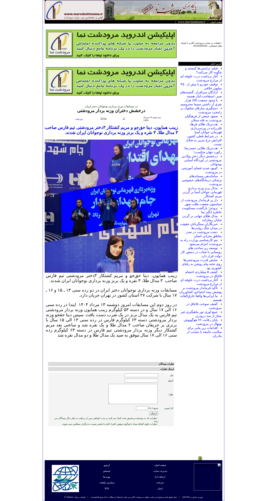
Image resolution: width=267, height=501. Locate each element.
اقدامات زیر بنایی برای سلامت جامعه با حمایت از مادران (204, 332)
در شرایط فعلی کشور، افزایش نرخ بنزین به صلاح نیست (204, 140)
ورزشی (79, 118)
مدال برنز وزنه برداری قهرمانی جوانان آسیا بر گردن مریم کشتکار (202, 192)
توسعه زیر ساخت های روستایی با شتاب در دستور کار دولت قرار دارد (201, 252)
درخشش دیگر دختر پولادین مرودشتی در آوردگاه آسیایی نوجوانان (201, 160)
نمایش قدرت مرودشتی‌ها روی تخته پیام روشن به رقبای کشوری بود (202, 264)
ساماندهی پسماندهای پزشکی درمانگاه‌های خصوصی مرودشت (202, 180)
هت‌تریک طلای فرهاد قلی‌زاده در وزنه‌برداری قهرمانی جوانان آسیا (206, 128)
